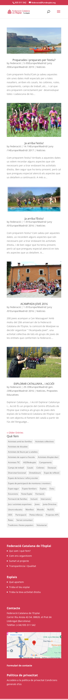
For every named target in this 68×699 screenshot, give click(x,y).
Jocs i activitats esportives (20, 504)
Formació (39, 493)
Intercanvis (46, 499)
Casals (30, 467)
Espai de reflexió (51, 472)
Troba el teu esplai (19, 587)
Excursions (13, 493)
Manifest (30, 509)
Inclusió (34, 499)
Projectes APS (52, 514)
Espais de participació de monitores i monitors (29, 483)
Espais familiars (29, 488)
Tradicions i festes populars (20, 525)
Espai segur (13, 488)
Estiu (52, 488)
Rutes (10, 520)
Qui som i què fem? (20, 550)
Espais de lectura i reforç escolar (23, 478)
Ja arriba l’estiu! (34, 143)
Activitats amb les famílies (20, 441)
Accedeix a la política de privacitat (25, 680)
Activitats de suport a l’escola (21, 457)
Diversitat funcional (17, 472)
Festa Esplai (26, 493)
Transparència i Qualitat (22, 566)
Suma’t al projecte (19, 560)
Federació (15, 63)
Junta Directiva (49, 504)
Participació (21, 514)
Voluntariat (42, 525)
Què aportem (16, 582)
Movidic (40, 509)
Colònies (40, 467)
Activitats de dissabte (18, 446)
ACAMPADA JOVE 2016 (34, 304)
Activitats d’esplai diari (48, 457)
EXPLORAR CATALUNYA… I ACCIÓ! (34, 384)
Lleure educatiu (15, 509)
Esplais (43, 488)
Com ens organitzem (20, 555)
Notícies (40, 67)
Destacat (52, 467)
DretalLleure (35, 472)
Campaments (45, 462)
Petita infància (36, 514)
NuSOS (50, 509)
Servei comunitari (25, 520)
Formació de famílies (17, 499)
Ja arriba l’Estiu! (34, 218)
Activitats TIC (14, 462)
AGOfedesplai (29, 462)
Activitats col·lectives (44, 441)
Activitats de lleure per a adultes (23, 451)
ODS (10, 514)
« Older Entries (15, 432)
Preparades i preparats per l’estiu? (34, 60)
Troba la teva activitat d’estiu (25, 592)
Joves (37, 504)
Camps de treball (16, 467)
